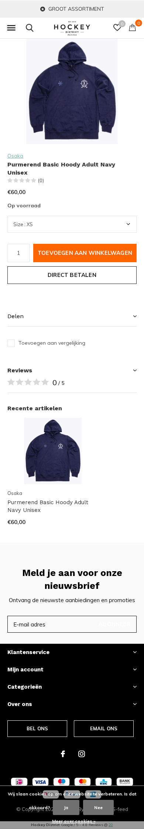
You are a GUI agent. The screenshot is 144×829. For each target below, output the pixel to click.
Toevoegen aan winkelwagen (85, 252)
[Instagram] (81, 754)
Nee (98, 807)
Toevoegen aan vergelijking (51, 343)
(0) (41, 180)
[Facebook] (63, 754)
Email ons (104, 728)
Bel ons (37, 728)
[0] (132, 27)
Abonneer (114, 624)
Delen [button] (15, 316)
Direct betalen (72, 274)
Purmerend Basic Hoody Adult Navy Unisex (47, 506)
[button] (11, 28)
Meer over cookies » (74, 821)
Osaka (15, 155)
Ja (66, 807)
